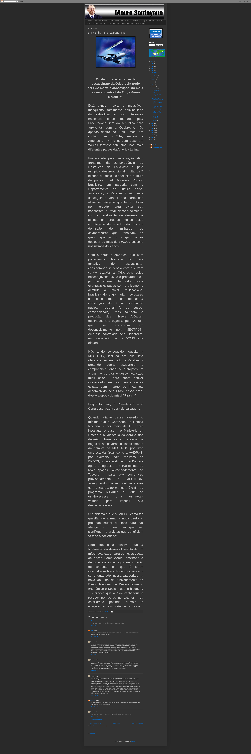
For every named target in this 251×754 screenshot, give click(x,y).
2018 (152, 68)
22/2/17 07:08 (94, 695)
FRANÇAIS (144, 21)
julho (153, 79)
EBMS (154, 144)
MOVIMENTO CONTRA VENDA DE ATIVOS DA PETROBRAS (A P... (157, 101)
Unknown (92, 700)
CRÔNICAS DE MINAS (101, 21)
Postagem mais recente (95, 723)
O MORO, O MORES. (155, 117)
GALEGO (151, 21)
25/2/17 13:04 (94, 706)
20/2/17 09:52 (94, 654)
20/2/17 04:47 (94, 625)
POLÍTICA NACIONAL (127, 23)
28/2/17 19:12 (94, 716)
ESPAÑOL (135, 21)
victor (91, 630)
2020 (152, 64)
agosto (154, 77)
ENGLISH (127, 21)
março (154, 86)
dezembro (155, 72)
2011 (152, 135)
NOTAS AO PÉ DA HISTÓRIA (94, 23)
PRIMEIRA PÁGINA (141, 23)
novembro (155, 75)
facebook (92, 733)
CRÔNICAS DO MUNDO (116, 21)
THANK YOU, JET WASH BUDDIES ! (157, 113)
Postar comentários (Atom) (100, 726)
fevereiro (154, 89)
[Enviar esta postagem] (111, 611)
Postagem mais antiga (137, 723)
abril (153, 84)
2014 (152, 128)
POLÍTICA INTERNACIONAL (111, 23)
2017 (152, 70)
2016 (152, 123)
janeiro (154, 120)
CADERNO (89, 21)
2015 (152, 126)
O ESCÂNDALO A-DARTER (157, 91)
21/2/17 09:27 (94, 671)
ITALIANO (159, 21)
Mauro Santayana (157, 147)
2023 (152, 61)
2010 (152, 137)
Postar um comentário (96, 719)
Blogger (133, 741)
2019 (152, 66)
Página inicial (116, 723)
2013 (152, 130)
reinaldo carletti (94, 621)
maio (153, 82)
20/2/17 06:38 (94, 636)
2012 (152, 132)
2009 (152, 139)
